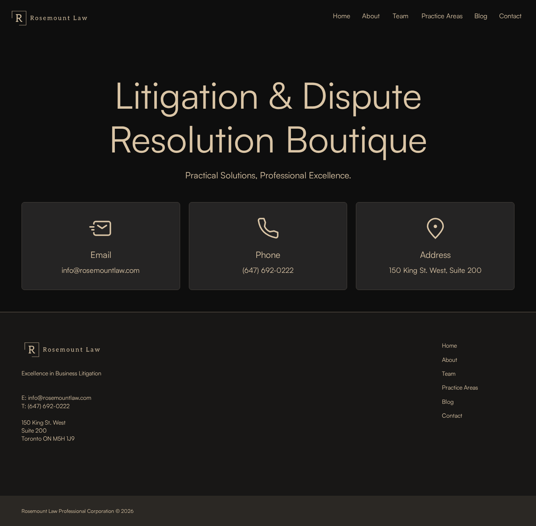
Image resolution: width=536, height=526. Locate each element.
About (371, 16)
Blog (481, 16)
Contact (510, 16)
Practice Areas (442, 16)
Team (400, 16)
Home (341, 16)
